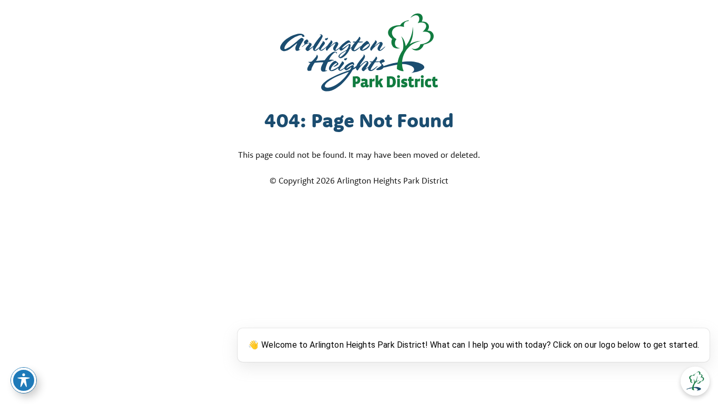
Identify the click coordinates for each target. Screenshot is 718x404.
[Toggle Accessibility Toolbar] (23, 380)
